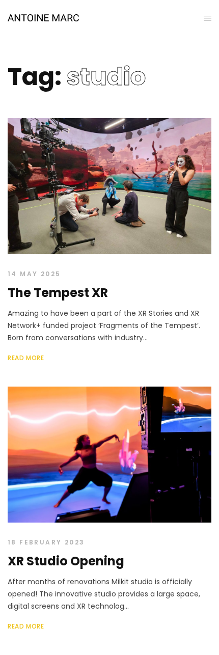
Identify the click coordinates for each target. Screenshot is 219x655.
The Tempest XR (58, 292)
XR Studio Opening (66, 561)
